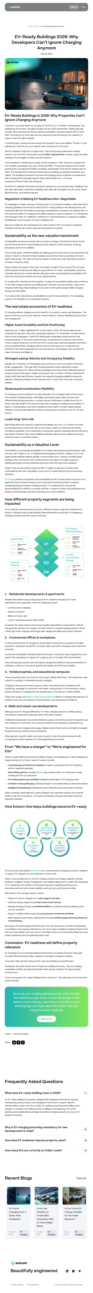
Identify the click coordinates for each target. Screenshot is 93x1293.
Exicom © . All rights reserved (68, 1285)
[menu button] (83, 7)
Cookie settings (17, 1285)
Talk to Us (46, 1018)
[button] (46, 1093)
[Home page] (14, 7)
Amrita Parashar (21, 1034)
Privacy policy (33, 1285)
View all (81, 1178)
